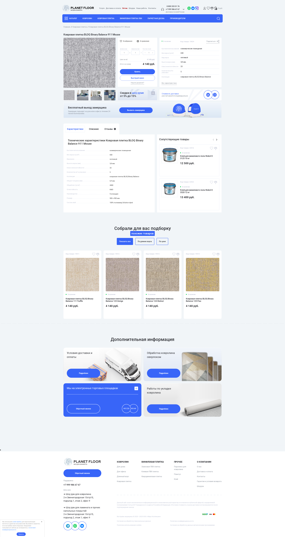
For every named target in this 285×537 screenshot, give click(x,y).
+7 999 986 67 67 (71, 484)
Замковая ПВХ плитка (150, 467)
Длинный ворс (123, 476)
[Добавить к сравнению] (215, 148)
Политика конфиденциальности (182, 521)
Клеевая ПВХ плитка (150, 472)
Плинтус (177, 474)
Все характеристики (169, 83)
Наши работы (141, 8)
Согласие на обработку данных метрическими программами (192, 525)
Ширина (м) (135, 49)
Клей (176, 479)
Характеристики (75, 129)
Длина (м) (123, 49)
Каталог (73, 18)
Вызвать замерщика (136, 110)
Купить (137, 72)
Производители (177, 18)
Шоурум (132, 8)
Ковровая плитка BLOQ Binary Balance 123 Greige (119, 300)
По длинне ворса (145, 241)
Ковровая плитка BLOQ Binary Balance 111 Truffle (79, 300)
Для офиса (121, 472)
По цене (162, 241)
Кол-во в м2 (147, 49)
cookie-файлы (17, 522)
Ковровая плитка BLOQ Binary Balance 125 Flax (200, 300)
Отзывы (109, 129)
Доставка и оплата (113, 8)
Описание (94, 129)
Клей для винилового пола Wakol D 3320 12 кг (196, 191)
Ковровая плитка (106, 18)
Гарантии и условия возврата (209, 481)
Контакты (152, 8)
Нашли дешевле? (137, 83)
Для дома (121, 467)
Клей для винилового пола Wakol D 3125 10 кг (196, 157)
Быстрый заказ (137, 78)
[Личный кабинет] (204, 8)
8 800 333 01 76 (173, 6)
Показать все (125, 241)
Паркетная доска (156, 18)
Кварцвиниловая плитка (151, 476)
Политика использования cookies (129, 525)
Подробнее (83, 373)
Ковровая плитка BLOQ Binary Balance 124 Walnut (159, 300)
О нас (199, 467)
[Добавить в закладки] (211, 148)
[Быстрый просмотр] (214, 170)
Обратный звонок (83, 409)
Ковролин (87, 18)
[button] (216, 139)
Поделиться (211, 41)
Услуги (102, 8)
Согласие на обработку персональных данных (134, 521)
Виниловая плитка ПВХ (131, 18)
